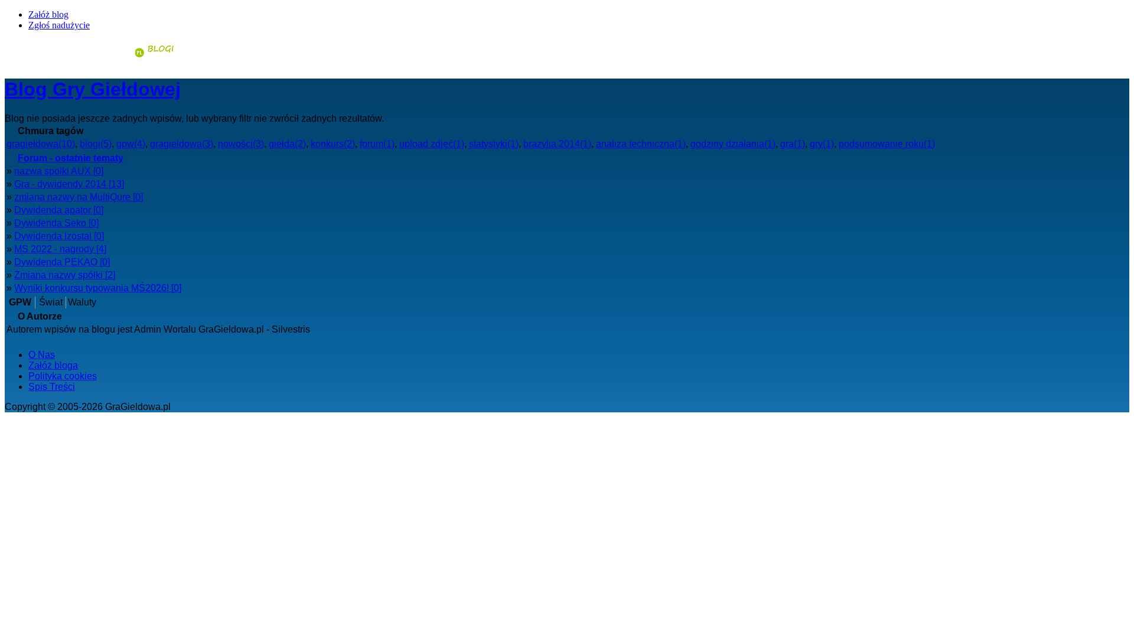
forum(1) (377, 144)
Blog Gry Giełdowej (93, 89)
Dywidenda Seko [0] (56, 223)
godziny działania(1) (732, 144)
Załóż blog (48, 14)
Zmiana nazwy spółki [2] (64, 275)
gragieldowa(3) (181, 144)
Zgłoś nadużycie (59, 25)
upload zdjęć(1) (431, 144)
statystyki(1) (494, 144)
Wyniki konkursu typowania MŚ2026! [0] (97, 288)
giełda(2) (287, 144)
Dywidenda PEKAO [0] (62, 262)
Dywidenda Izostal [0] (59, 236)
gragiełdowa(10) (40, 144)
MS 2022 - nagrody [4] (60, 249)
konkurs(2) (333, 144)
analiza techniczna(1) (641, 144)
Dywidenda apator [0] (58, 210)
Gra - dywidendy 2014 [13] (69, 184)
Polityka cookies (62, 376)
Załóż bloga (53, 365)
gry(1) (822, 144)
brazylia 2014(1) (557, 144)
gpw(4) (130, 144)
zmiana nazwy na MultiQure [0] (78, 197)
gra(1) (792, 144)
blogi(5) (96, 144)
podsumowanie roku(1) (887, 144)
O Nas (41, 355)
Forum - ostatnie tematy (70, 158)
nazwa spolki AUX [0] (58, 171)
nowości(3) (241, 144)
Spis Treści (51, 387)
